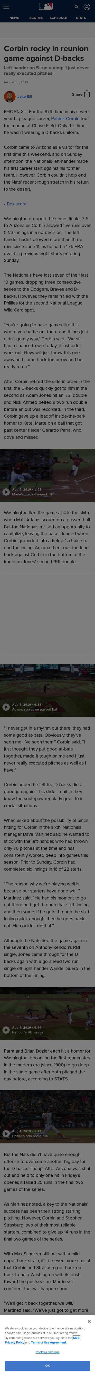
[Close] (89, 1321)
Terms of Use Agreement (48, 1342)
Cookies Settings (47, 1352)
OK (47, 1366)
